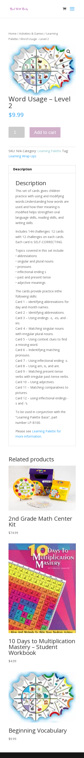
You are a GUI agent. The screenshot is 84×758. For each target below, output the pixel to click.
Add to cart (45, 132)
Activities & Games (31, 33)
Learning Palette (49, 151)
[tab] (42, 169)
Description (22, 169)
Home (13, 33)
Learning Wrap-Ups (22, 156)
